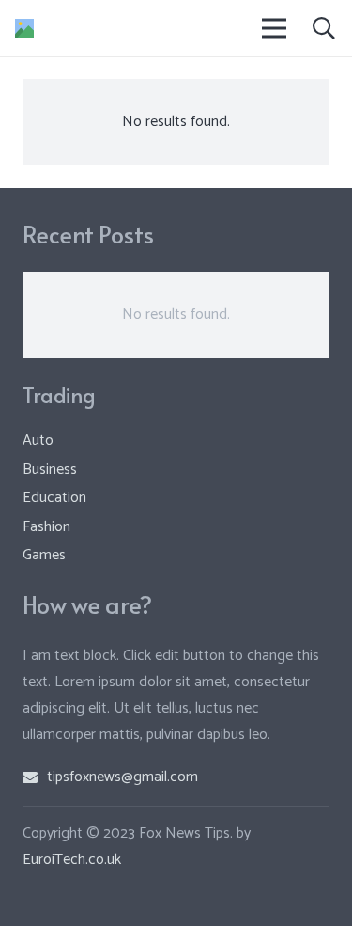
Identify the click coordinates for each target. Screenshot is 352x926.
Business (50, 469)
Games (44, 555)
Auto (38, 440)
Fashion (46, 527)
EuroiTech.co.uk (72, 859)
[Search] (323, 28)
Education (54, 497)
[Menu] (275, 28)
